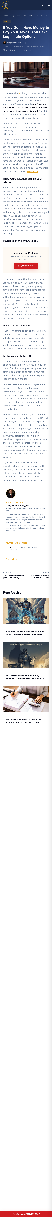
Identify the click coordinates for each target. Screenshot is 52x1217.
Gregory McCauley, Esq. (16, 43)
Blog (12, 15)
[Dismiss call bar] (50, 1214)
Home (5, 15)
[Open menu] (49, 5)
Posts (18, 15)
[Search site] (42, 5)
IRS (20, 93)
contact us (32, 171)
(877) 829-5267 (27, 265)
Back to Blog (11, 559)
